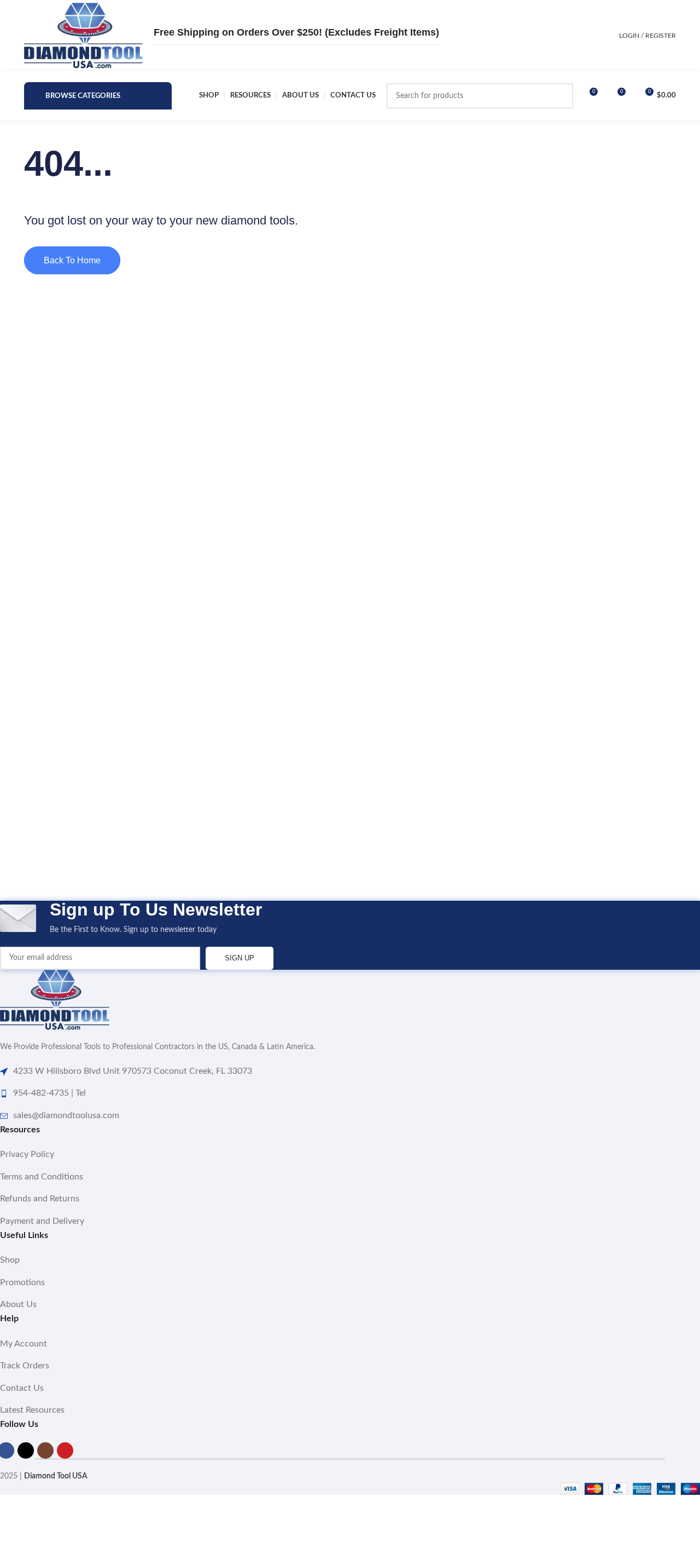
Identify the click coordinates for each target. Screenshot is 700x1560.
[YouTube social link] (65, 1450)
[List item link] (350, 1155)
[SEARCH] (560, 95)
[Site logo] (83, 35)
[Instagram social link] (45, 1450)
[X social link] (26, 1450)
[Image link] (54, 1000)
